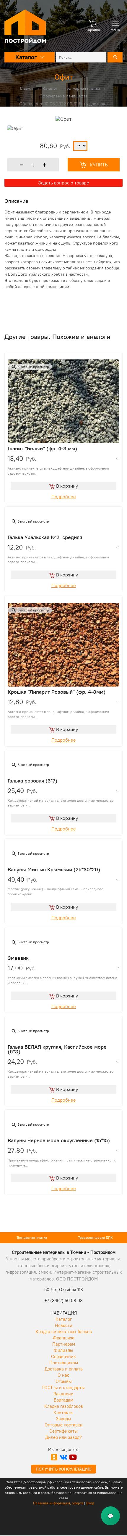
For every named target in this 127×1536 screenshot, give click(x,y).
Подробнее (63, 496)
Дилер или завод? (63, 1437)
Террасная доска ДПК (34, 1237)
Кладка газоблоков (63, 1406)
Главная (27, 88)
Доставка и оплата (64, 1369)
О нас (63, 1375)
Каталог (50, 88)
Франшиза (63, 1338)
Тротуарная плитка (82, 88)
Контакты (63, 1412)
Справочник (63, 1356)
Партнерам (63, 1344)
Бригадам (63, 1400)
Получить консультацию (64, 1469)
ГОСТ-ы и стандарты (63, 1387)
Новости (63, 1325)
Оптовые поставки (64, 1425)
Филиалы (63, 1350)
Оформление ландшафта (63, 96)
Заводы (63, 1418)
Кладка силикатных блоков (63, 1331)
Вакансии (63, 1394)
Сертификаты (63, 1431)
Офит (63, 77)
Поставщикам (63, 1362)
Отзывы (64, 1381)
